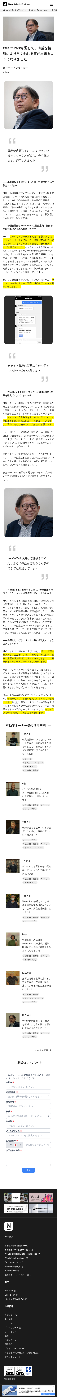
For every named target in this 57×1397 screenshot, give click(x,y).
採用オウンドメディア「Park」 (18, 1274)
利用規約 (8, 1344)
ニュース (8, 1323)
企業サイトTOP (11, 1314)
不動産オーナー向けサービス (19, 1249)
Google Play (11, 1294)
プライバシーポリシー (14, 1348)
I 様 (24, 783)
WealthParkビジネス (40, 10)
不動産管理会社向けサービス (17, 1245)
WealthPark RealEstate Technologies (22, 1253)
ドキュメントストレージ (34, 762)
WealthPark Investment (16, 1258)
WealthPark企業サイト (16, 10)
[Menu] (51, 4)
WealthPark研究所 (14, 1266)
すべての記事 (41, 1050)
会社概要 (8, 1319)
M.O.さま (26, 1015)
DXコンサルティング (14, 1262)
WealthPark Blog (12, 1270)
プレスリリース (13, 1327)
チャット (28, 759)
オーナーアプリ (30, 766)
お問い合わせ (10, 1340)
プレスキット (10, 1331)
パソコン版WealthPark (16, 1299)
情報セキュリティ (12, 1356)
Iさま (24, 934)
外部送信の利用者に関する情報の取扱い (22, 1352)
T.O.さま (26, 733)
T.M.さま (26, 822)
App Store (10, 1290)
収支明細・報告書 (31, 770)
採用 (7, 1335)
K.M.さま (26, 972)
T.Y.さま (26, 860)
